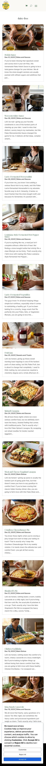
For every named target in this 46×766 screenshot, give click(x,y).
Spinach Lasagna (12, 411)
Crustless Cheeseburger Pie (17, 530)
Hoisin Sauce (10, 55)
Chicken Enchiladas (13, 649)
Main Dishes (21, 474)
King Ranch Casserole (14, 707)
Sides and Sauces (23, 57)
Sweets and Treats (24, 355)
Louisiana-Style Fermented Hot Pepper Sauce (22, 236)
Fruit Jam (9, 353)
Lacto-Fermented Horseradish (18, 176)
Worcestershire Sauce (14, 116)
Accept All (22, 759)
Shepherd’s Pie (11, 591)
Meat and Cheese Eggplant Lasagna (20, 472)
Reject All (22, 754)
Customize (22, 750)
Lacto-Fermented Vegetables (17, 294)
